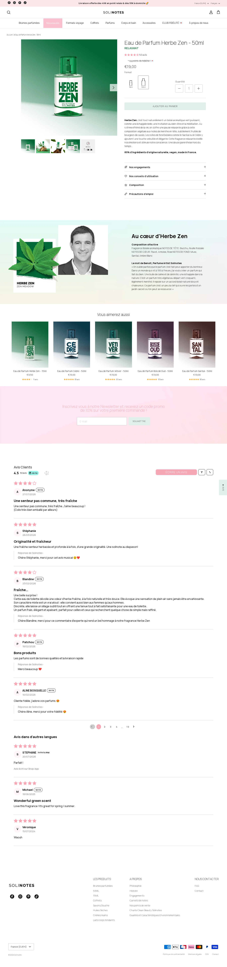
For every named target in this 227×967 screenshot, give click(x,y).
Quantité (180, 81)
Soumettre (139, 421)
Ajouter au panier (165, 106)
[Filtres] (201, 472)
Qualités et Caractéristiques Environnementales (155, 915)
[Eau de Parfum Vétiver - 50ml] (113, 345)
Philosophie (135, 885)
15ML (96, 895)
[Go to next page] (134, 726)
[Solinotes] (113, 12)
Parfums (110, 23)
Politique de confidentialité (174, 954)
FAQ (197, 885)
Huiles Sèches (100, 910)
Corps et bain (128, 23)
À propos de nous (198, 23)
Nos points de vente (140, 905)
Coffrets (94, 23)
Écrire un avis (176, 472)
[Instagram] (14, 2)
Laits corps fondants (104, 920)
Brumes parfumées (29, 23)
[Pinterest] (19, 2)
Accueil (10, 35)
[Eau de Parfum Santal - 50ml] (197, 345)
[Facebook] (9, 2)
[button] (131, 54)
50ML (96, 890)
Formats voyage (75, 23)
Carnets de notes (139, 900)
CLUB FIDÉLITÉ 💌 (172, 23)
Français (214, 3)
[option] (69, 87)
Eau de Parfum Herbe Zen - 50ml (28, 35)
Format (128, 72)
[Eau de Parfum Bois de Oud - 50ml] (155, 345)
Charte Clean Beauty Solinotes (146, 910)
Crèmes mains (100, 915)
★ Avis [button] (223, 487)
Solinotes (18, 955)
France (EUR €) (200, 3)
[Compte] (210, 12)
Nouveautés (52, 23)
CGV (207, 954)
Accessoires (149, 23)
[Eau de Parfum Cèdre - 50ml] (71, 345)
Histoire (134, 890)
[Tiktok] (25, 2)
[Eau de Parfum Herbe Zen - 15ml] (30, 345)
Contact (199, 890)
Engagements (137, 895)
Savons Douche (101, 905)
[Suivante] (113, 87)
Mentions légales (195, 954)
